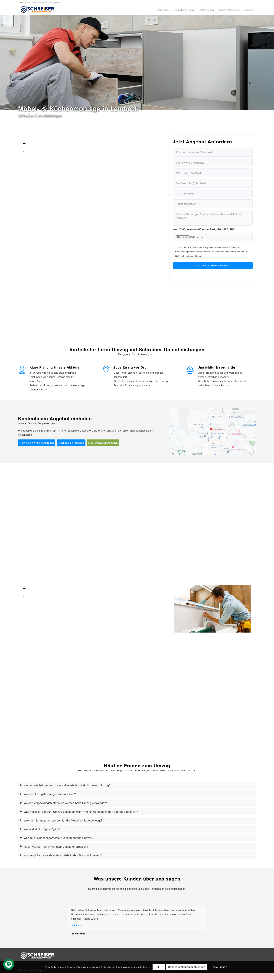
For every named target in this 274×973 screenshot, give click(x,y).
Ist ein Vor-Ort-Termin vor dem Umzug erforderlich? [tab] (56, 846)
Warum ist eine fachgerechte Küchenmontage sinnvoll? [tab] (58, 838)
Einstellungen (218, 967)
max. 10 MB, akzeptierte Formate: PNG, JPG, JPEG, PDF (203, 229)
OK (159, 967)
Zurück (3, 63)
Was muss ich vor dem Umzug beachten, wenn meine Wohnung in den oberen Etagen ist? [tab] (81, 812)
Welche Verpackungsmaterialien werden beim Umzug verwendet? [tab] (65, 803)
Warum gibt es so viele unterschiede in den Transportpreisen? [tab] (63, 855)
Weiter (271, 63)
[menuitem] (163, 10)
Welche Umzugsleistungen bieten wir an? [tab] (50, 794)
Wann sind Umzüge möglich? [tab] (42, 829)
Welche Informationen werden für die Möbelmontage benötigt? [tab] (63, 820)
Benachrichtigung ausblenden (186, 967)
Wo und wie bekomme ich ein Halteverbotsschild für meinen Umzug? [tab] (67, 785)
